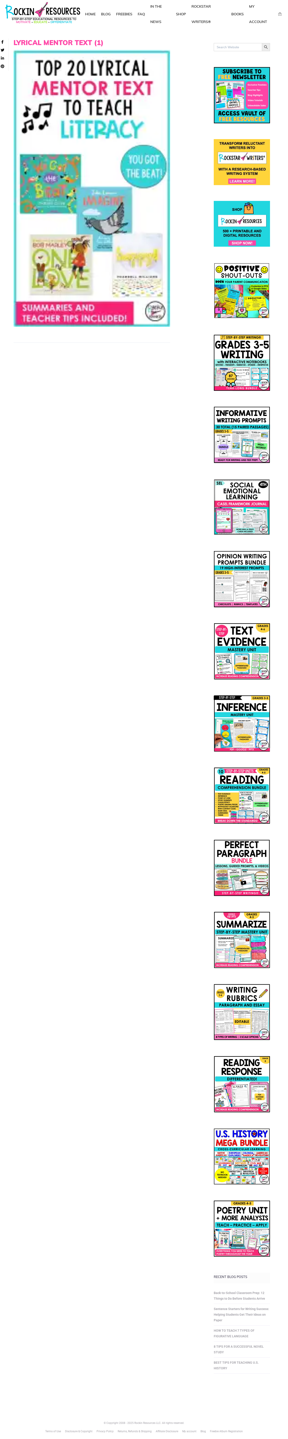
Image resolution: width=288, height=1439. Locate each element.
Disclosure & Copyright (78, 1431)
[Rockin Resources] (43, 13)
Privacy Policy (105, 1431)
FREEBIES (124, 14)
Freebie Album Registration (226, 1431)
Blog (106, 14)
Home (90, 14)
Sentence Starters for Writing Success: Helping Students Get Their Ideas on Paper (241, 1314)
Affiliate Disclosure (167, 1431)
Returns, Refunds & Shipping (135, 1431)
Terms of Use (53, 1431)
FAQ (141, 14)
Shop (181, 14)
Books (237, 14)
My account (189, 1431)
